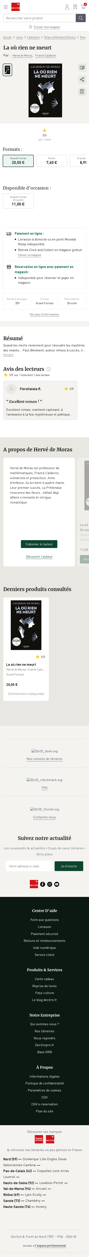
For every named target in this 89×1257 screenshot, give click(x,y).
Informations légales (45, 1076)
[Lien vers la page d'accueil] (15, 7)
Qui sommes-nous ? (44, 1024)
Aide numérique (44, 948)
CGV (45, 1097)
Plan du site (44, 1111)
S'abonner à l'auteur (39, 544)
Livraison (44, 927)
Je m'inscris (69, 866)
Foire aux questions (44, 920)
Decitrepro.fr (44, 1045)
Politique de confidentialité (44, 1083)
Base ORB (44, 1052)
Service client (44, 955)
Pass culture (44, 993)
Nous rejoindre (44, 1038)
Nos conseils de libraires (44, 759)
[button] (44, 348)
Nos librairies (44, 1031)
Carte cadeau (44, 979)
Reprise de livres (44, 986)
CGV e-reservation (44, 1104)
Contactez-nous (44, 817)
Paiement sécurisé (44, 934)
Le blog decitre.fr (44, 1000)
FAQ (44, 787)
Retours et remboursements (44, 941)
